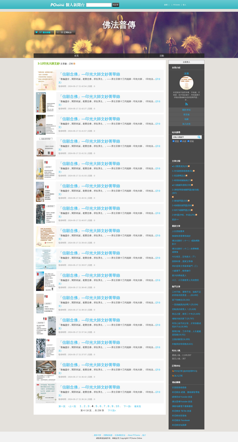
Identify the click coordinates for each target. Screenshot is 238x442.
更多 (175, 219)
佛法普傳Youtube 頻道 (182, 401)
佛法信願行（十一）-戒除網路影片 (186, 242)
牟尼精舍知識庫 (179, 425)
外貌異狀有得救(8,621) (182, 344)
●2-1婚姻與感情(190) (181, 185)
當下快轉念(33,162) (181, 300)
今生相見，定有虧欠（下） (184, 256)
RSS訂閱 (178, 371)
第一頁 (62, 406)
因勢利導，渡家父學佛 (182, 261)
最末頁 (137, 406)
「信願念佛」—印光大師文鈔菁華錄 (89, 74)
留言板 (186, 114)
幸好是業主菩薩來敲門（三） (185, 266)
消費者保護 (107, 435)
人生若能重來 (178, 231)
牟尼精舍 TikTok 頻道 (181, 411)
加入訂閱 (178, 376)
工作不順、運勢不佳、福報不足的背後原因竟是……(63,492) (186, 293)
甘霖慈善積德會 (179, 387)
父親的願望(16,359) (181, 339)
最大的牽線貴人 (179, 275)
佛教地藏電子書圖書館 (182, 406)
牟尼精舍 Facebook (181, 420)
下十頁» (111, 410)
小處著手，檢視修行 (181, 271)
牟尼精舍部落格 (179, 415)
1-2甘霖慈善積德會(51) (182, 171)
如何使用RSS (190, 371)
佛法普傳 (119, 24)
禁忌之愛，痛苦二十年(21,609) (186, 314)
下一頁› (128, 406)
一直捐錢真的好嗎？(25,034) (185, 304)
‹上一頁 (72, 406)
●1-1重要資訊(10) (180, 166)
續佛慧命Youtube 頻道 (182, 397)
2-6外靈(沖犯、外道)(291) (183, 215)
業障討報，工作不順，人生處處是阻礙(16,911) (186, 333)
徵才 (144, 435)
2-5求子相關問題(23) (181, 210)
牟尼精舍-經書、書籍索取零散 (186, 392)
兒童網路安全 (120, 435)
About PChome (134, 435)
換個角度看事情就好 (181, 236)
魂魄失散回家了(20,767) (183, 318)
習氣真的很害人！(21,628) (184, 309)
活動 (162, 56)
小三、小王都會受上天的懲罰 (185, 280)
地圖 (186, 119)
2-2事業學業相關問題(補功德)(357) (185, 191)
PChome (176, 5)
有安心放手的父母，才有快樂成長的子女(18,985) (186, 325)
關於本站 (186, 110)
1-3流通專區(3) (179, 175)
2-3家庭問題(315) (180, 201)
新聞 (165, 5)
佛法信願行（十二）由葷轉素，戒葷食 (186, 250)
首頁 (76, 56)
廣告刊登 (97, 435)
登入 (184, 5)
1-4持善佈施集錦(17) (181, 180)
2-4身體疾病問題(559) (182, 205)
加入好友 (186, 124)
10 (117, 406)
